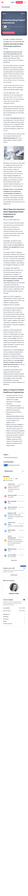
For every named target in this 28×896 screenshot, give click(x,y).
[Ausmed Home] (2, 2)
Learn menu (7, 7)
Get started (19, 2)
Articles (4, 13)
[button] (25, 2)
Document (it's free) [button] (9, 32)
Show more (14, 560)
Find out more (14, 575)
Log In (12, 2)
